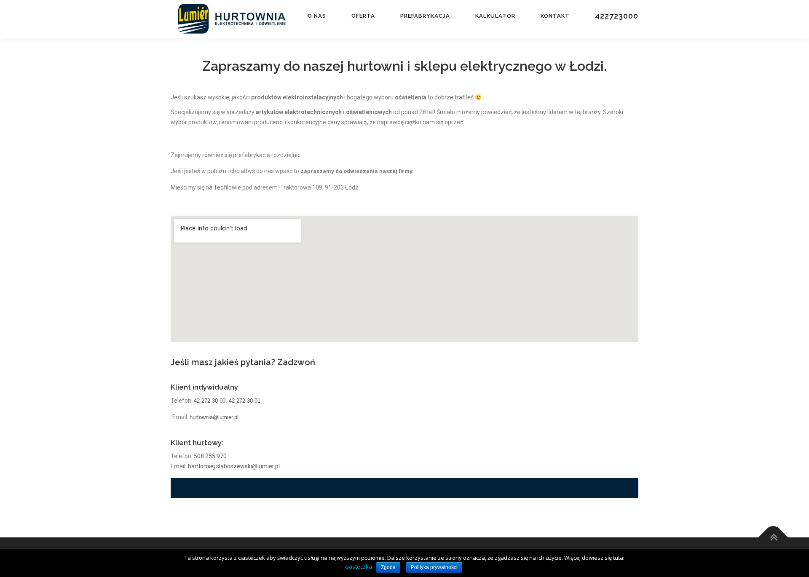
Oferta (363, 16)
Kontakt (555, 16)
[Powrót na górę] (773, 537)
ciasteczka (358, 566)
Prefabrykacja (425, 16)
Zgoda (388, 567)
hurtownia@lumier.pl (214, 417)
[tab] (404, 488)
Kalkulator (495, 16)
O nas (317, 16)
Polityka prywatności (434, 567)
